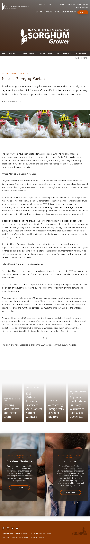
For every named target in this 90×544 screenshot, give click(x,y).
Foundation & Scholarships (43, 5)
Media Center (21, 534)
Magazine (71, 5)
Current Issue (27, 53)
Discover (70, 492)
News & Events (63, 12)
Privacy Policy (35, 534)
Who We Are (40, 12)
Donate (73, 12)
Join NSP (83, 12)
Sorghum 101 (7, 534)
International (64, 53)
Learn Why (19, 487)
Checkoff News (46, 53)
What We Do (51, 12)
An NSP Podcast (82, 8)
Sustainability (82, 5)
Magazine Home (9, 53)
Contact (47, 534)
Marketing (81, 53)
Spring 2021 (25, 73)
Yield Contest (61, 5)
